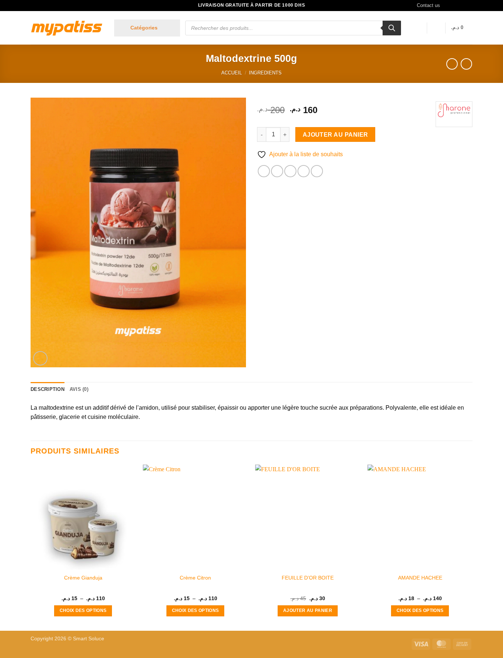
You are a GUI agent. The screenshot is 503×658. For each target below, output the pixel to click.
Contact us (428, 5)
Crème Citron (195, 578)
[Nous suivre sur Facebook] (448, 5)
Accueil (231, 73)
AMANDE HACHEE (420, 578)
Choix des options (83, 610)
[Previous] (30, 547)
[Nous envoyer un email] (469, 5)
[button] (147, 28)
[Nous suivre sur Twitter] (462, 5)
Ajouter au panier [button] (307, 610)
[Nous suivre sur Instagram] (455, 5)
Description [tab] (47, 389)
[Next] (472, 547)
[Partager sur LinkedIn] (317, 171)
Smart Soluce (88, 638)
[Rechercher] (392, 28)
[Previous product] (466, 64)
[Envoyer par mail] (290, 171)
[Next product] (452, 64)
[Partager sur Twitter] (277, 171)
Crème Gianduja (83, 578)
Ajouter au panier (335, 135)
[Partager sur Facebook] (264, 171)
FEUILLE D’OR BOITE (308, 578)
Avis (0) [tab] (79, 389)
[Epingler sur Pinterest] (304, 171)
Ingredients (265, 73)
